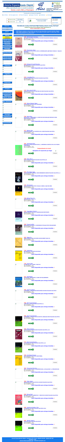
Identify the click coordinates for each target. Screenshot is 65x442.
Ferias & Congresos (24, 14)
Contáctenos (42, 14)
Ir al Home (6, 14)
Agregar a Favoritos (34, 14)
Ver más (55, 44)
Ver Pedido (56, 22)
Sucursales (50, 14)
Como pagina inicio (14, 14)
